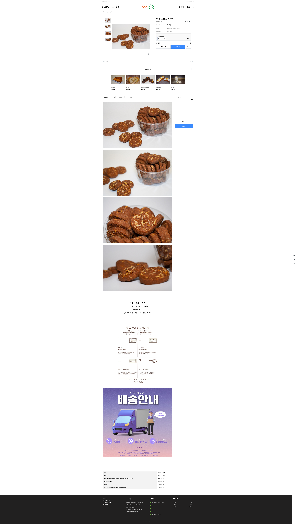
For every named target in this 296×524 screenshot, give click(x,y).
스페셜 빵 (115, 7)
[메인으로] (103, 12)
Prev (188, 69)
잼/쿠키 (181, 7)
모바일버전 (105, 504)
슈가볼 (172, 87)
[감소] (158, 38)
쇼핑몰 (108, 1)
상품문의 (121, 97)
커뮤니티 (104, 1)
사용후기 (113, 97)
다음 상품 (190, 61)
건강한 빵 (105, 7)
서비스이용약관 (106, 500)
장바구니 (163, 46)
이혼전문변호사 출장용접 (156, 514)
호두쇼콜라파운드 (145, 87)
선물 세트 (190, 7)
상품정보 (106, 97)
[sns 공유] (189, 21)
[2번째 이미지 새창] (108, 26)
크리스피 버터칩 (115, 87)
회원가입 (188, 1)
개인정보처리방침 (107, 502)
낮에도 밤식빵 (129, 87)
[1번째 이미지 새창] (108, 19)
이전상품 (106, 61)
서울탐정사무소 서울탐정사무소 (157, 502)
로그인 (192, 1)
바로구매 (178, 46)
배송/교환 (129, 97)
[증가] (165, 38)
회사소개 (105, 498)
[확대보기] (148, 54)
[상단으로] (294, 522)
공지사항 (152, 498)
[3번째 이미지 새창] (108, 32)
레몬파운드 (158, 87)
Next (190, 69)
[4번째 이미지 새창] (108, 39)
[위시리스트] (188, 47)
